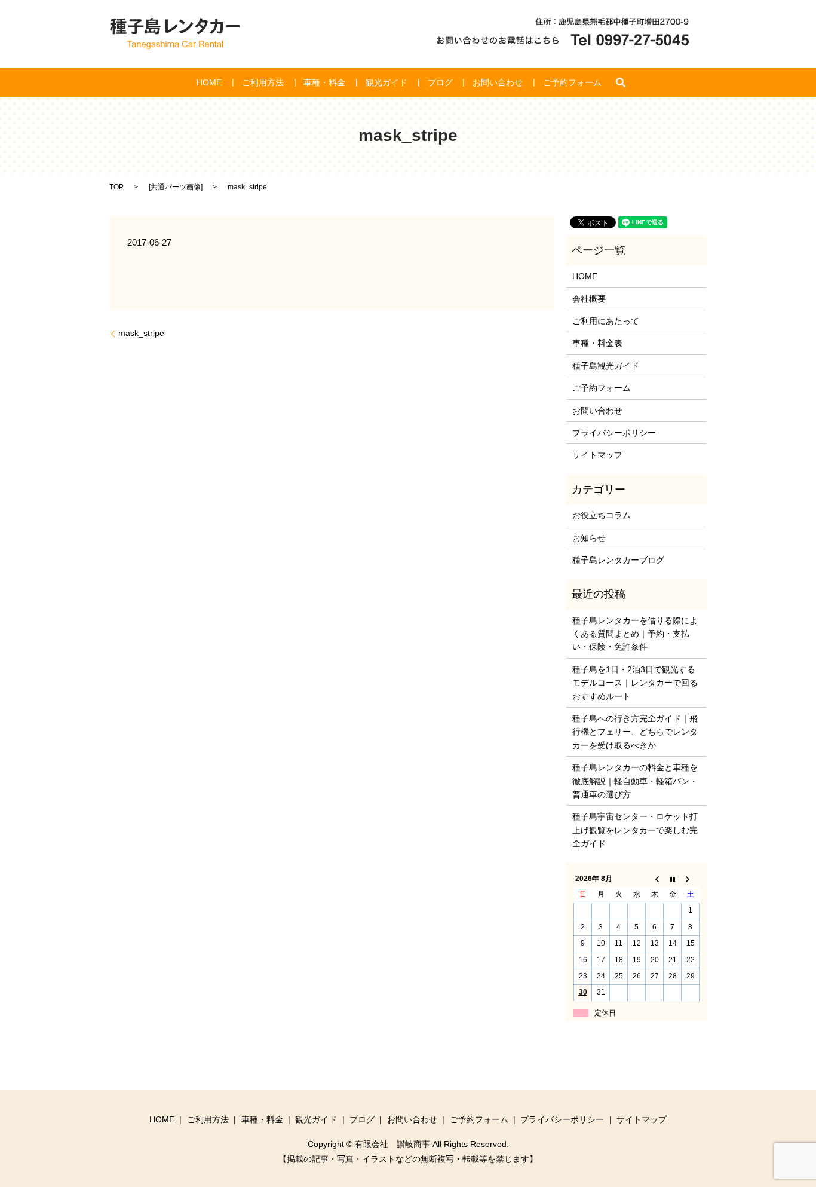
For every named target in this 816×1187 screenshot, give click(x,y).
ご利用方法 (263, 82)
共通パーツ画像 (176, 187)
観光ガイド (386, 82)
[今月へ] (673, 878)
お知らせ (589, 538)
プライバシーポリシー (614, 433)
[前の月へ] (655, 878)
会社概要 (589, 299)
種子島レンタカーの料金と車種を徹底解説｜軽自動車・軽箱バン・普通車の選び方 (635, 781)
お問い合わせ (498, 82)
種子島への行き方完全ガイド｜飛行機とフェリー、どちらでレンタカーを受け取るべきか (635, 732)
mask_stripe (141, 333)
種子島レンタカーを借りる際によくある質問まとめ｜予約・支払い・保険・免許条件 (635, 634)
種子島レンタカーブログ (618, 560)
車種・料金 (324, 82)
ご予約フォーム (572, 82)
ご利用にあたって (605, 321)
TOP (116, 187)
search (621, 82)
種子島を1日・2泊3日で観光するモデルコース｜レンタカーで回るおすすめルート (635, 683)
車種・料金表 (597, 343)
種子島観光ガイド (605, 366)
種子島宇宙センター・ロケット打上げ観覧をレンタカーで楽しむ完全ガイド (635, 830)
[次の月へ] (691, 878)
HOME (209, 82)
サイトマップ (597, 455)
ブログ (440, 82)
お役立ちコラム (601, 515)
